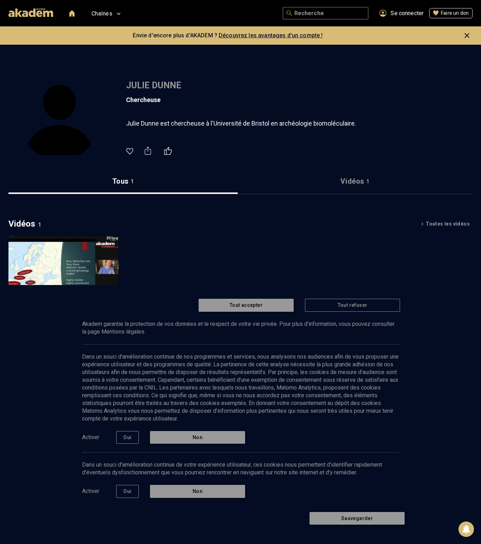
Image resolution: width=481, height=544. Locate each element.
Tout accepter (246, 305)
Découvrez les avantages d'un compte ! (271, 35)
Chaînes (102, 13)
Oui (127, 437)
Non (197, 437)
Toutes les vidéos (448, 224)
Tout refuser (353, 305)
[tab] (123, 181)
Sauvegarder (357, 518)
